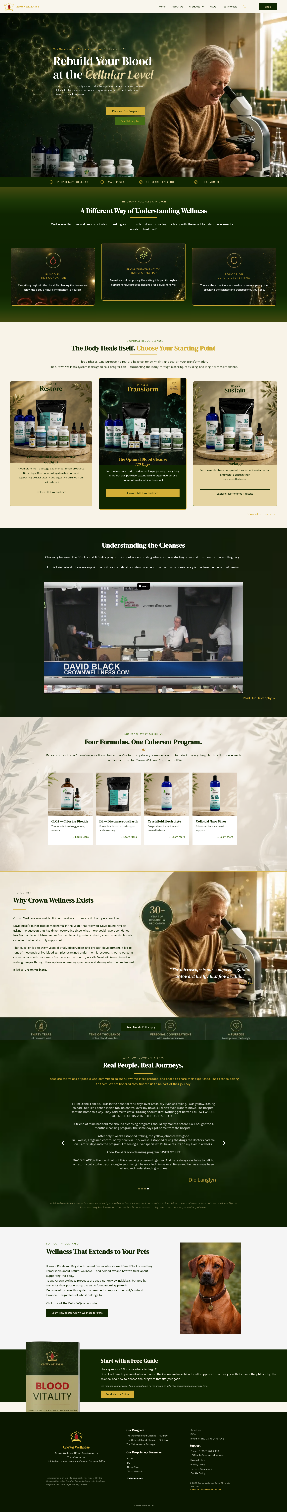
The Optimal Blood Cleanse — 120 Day (147, 1439)
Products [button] (195, 6)
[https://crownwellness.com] (76, 1436)
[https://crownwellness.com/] (9, 7)
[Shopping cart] (244, 6)
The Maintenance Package (140, 1444)
